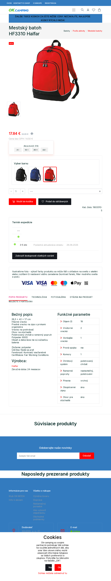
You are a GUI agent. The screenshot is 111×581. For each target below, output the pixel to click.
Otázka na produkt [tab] (81, 297)
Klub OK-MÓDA (17, 496)
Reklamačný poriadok (39, 505)
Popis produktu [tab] (18, 297)
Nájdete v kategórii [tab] (21, 301)
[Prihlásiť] (88, 10)
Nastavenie (50, 567)
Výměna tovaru (41, 496)
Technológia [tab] (39, 297)
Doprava (37, 500)
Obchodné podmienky (38, 518)
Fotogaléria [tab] (58, 297)
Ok (59, 567)
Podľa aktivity (79, 31)
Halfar (15, 366)
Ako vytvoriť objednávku (39, 511)
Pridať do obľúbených (56, 201)
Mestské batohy (95, 31)
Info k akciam (16, 500)
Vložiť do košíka (24, 201)
